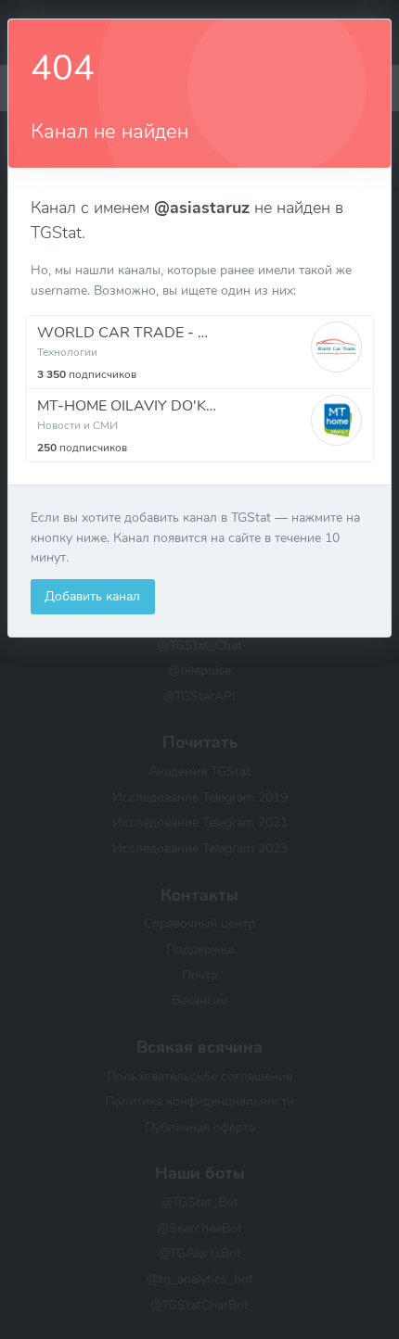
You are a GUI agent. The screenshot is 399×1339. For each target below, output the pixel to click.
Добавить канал (92, 596)
